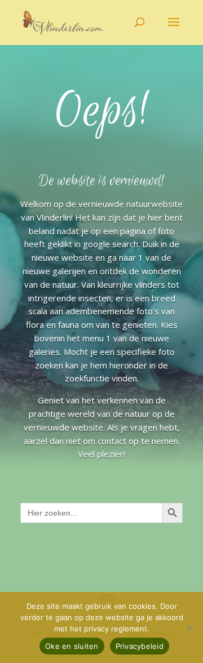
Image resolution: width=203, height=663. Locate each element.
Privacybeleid (140, 646)
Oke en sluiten (72, 646)
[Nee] (189, 627)
